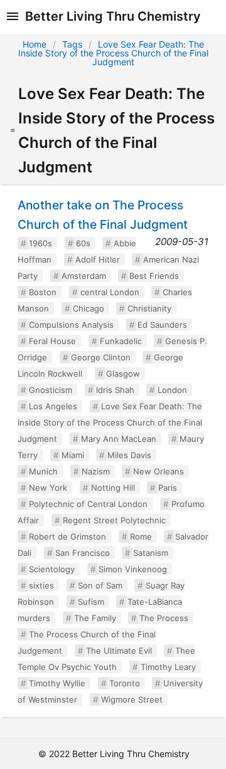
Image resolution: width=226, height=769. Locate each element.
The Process (163, 618)
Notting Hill (113, 488)
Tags (72, 44)
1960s (40, 243)
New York (48, 488)
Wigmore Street (132, 699)
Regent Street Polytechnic (114, 520)
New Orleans (158, 471)
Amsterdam (84, 276)
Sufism (91, 602)
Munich (43, 471)
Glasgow (123, 374)
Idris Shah (115, 390)
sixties (41, 585)
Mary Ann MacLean (118, 439)
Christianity (149, 308)
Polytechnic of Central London (88, 504)
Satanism (150, 553)
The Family (95, 618)
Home (34, 44)
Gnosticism (50, 390)
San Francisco (82, 553)
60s (83, 243)
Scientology (52, 569)
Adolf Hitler (97, 259)
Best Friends (154, 276)
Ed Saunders (162, 325)
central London (109, 292)
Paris (167, 488)
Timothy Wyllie (57, 683)
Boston (42, 292)
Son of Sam (100, 585)
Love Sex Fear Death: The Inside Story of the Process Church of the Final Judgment (113, 53)
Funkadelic (121, 341)
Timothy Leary (168, 667)
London (172, 390)
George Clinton (101, 357)
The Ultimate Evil (119, 651)
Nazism (96, 471)
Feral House (52, 341)
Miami (73, 455)
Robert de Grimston (67, 536)
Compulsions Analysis (71, 325)
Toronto (124, 683)
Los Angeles (53, 406)
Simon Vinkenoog (133, 569)
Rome (141, 536)
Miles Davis (129, 455)
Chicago (88, 308)
